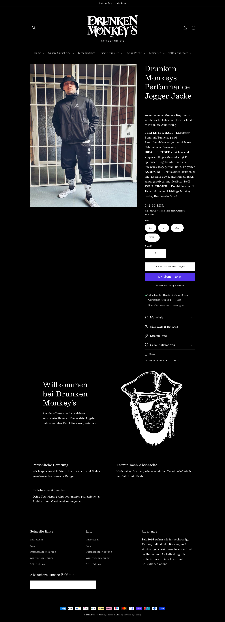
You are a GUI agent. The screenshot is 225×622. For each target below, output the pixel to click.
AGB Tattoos (37, 564)
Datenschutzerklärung (43, 551)
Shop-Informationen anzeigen (166, 305)
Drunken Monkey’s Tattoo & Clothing (107, 615)
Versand (161, 211)
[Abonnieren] (92, 584)
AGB (33, 545)
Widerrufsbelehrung (42, 557)
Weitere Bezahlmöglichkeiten (170, 285)
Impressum (36, 539)
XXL (152, 237)
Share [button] (152, 354)
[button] (34, 28)
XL (177, 227)
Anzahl (148, 246)
